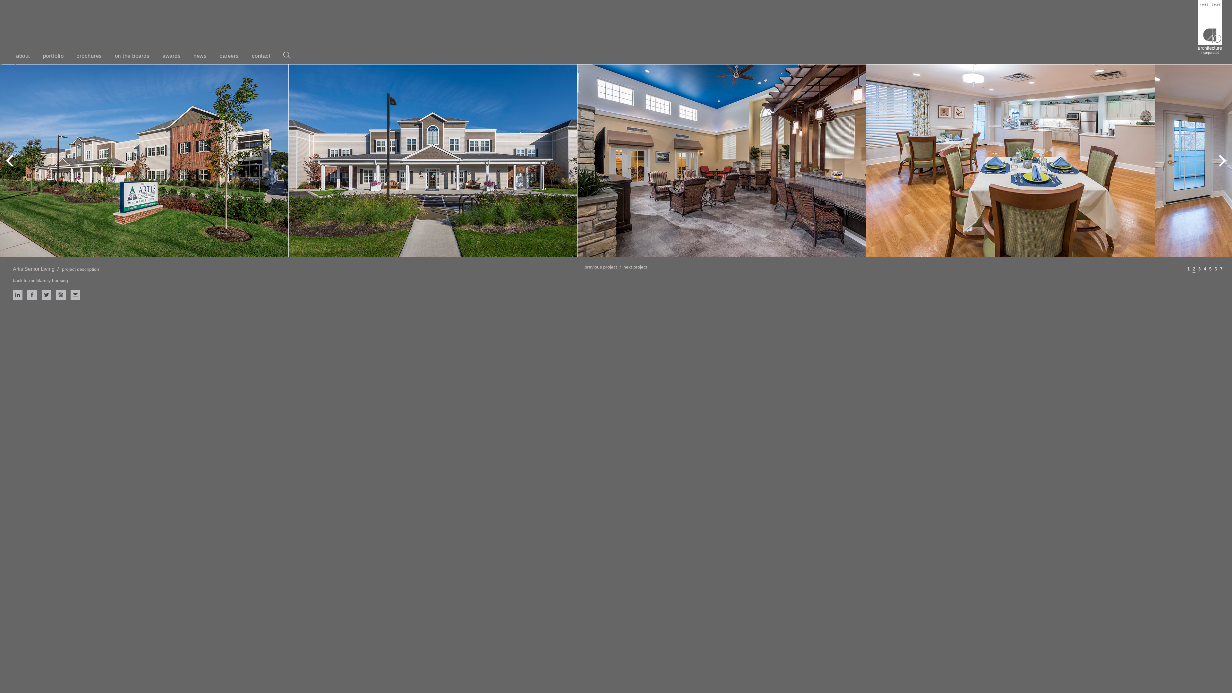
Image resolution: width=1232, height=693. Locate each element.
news (200, 56)
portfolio (53, 56)
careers (229, 56)
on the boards (132, 56)
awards (171, 56)
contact (261, 56)
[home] (1210, 27)
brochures (89, 56)
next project (635, 267)
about (23, 56)
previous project (601, 267)
